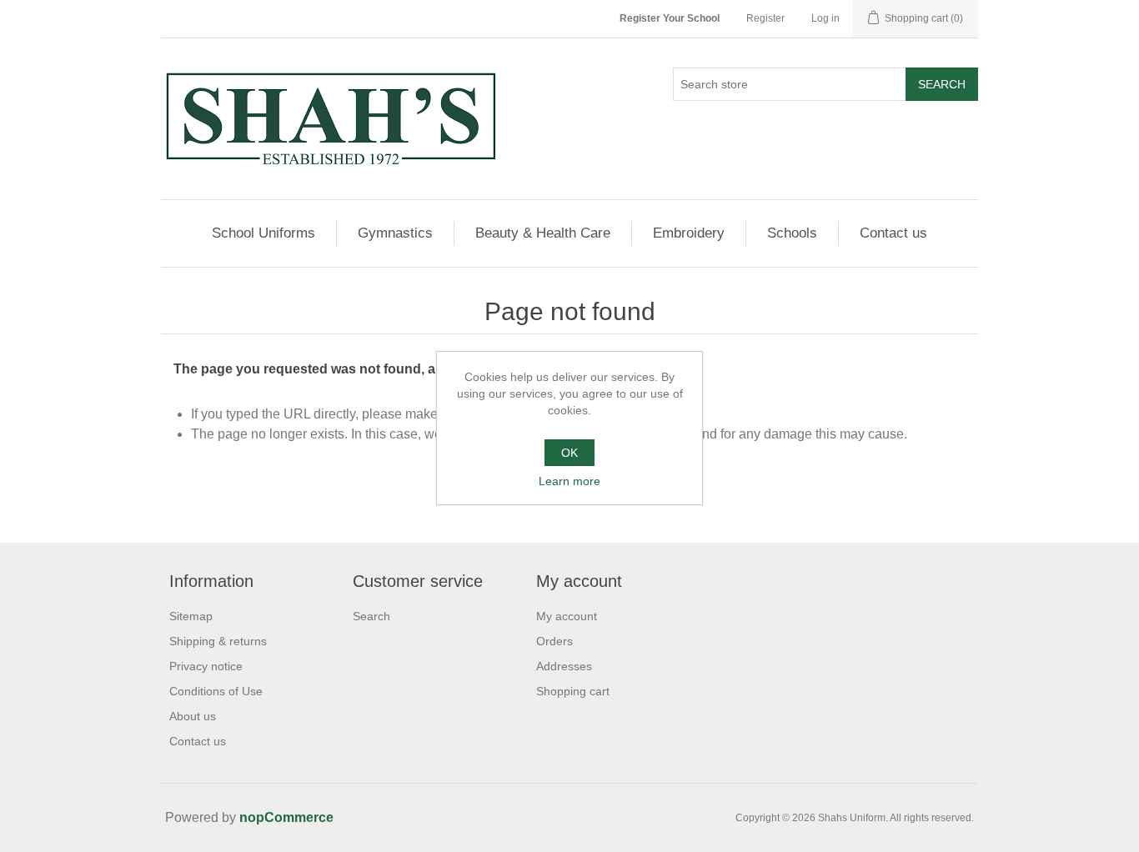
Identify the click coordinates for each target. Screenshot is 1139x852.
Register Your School (670, 18)
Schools (792, 233)
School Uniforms (263, 233)
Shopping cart (573, 691)
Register (765, 18)
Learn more (569, 481)
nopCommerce (286, 817)
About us (192, 716)
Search (942, 84)
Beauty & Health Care (542, 233)
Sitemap (191, 616)
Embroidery (689, 233)
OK (569, 452)
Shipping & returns (218, 641)
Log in (825, 18)
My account (566, 616)
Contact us (893, 233)
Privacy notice (206, 666)
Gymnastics (395, 233)
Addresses (564, 666)
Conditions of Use (216, 691)
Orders (554, 641)
